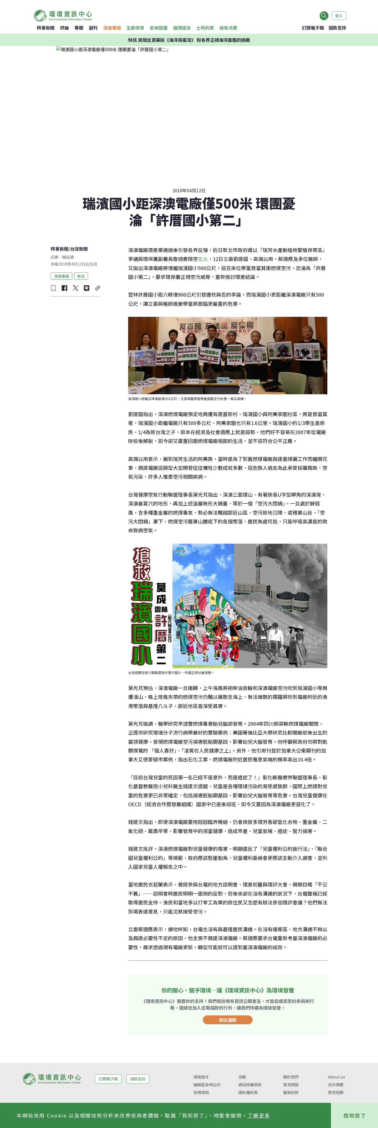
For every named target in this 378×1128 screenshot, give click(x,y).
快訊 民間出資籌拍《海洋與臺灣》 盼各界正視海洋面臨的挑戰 (189, 40)
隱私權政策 (248, 1092)
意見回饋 (335, 1092)
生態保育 (135, 27)
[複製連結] (97, 288)
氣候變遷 (158, 27)
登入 (339, 15)
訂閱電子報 (313, 27)
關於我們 (291, 1077)
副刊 (93, 27)
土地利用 (205, 27)
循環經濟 (182, 27)
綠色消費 (228, 27)
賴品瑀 (68, 257)
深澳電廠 (61, 276)
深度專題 (112, 27)
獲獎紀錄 (291, 1092)
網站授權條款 (250, 1084)
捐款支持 (337, 27)
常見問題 (291, 1084)
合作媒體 (335, 1084)
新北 (81, 276)
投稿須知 (201, 1092)
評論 (64, 27)
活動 (242, 1077)
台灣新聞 (79, 248)
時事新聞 (46, 27)
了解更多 (259, 1115)
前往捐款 (228, 1020)
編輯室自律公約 (207, 1084)
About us (336, 1077)
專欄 (78, 27)
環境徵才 (201, 1077)
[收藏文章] (53, 288)
